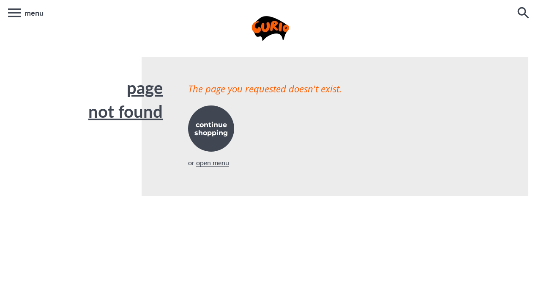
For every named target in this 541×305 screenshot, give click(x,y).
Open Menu (212, 162)
